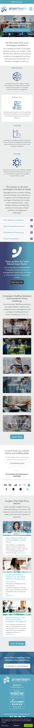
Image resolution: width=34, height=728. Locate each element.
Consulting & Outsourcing (13, 232)
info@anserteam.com (17, 687)
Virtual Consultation (11, 239)
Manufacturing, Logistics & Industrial (17, 346)
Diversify (17, 154)
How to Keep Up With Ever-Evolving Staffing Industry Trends (17, 540)
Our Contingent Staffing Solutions (17, 30)
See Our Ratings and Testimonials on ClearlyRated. (17, 475)
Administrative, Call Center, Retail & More (17, 365)
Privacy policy (5, 725)
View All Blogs (17, 643)
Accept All (28, 725)
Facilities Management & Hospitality (17, 327)
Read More (21, 553)
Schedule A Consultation (17, 666)
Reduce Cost (17, 97)
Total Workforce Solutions (13, 220)
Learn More (17, 436)
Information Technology (17, 385)
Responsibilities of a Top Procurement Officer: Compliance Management (16, 619)
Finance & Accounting (17, 404)
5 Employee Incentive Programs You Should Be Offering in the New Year (15, 577)
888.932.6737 (17, 2)
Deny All (16, 725)
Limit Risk (17, 126)
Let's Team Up (17, 282)
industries (24, 314)
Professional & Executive (17, 423)
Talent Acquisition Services (14, 226)
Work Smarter (17, 68)
